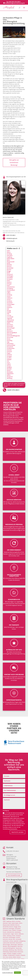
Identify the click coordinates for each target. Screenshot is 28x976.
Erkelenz (9, 282)
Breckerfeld (10, 268)
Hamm (9, 296)
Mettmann (10, 331)
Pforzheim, (20, 950)
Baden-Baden (10, 258)
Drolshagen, (12, 928)
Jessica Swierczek (8, 217)
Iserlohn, (18, 937)
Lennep (9, 315)
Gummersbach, (7, 934)
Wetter (9, 370)
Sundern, (19, 953)
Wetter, (19, 959)
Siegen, (5, 953)
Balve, (10, 923)
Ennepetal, (5, 930)
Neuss (8, 339)
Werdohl (9, 369)
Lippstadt (9, 318)
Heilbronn (9, 298)
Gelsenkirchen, (10, 932)
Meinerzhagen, (6, 944)
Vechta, (10, 957)
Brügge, (16, 926)
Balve (8, 260)
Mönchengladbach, (12, 946)
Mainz (8, 323)
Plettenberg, (6, 951)
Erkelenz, (14, 930)
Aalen (8, 250)
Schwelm (9, 350)
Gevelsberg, (18, 932)
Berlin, (21, 923)
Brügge (9, 271)
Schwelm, (17, 955)
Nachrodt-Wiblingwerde (13, 335)
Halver (8, 293)
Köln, (14, 939)
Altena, (13, 921)
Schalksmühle (10, 348)
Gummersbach (11, 290)
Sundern (9, 358)
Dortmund (10, 274)
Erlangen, (19, 930)
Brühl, (19, 926)
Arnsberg (9, 254)
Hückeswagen (10, 304)
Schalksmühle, (11, 955)
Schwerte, (22, 955)
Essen (8, 285)
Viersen (9, 365)
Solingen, (5, 955)
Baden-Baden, (15, 923)
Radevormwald (11, 345)
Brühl (8, 272)
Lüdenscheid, (6, 943)
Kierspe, (10, 939)
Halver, (4, 935)
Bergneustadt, (6, 925)
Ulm (8, 361)
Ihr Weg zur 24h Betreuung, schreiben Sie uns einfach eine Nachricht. (14, 765)
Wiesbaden (10, 372)
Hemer (9, 299)
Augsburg (9, 257)
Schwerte (9, 351)
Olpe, (15, 950)
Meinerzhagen (11, 328)
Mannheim (10, 324)
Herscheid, (5, 937)
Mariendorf (10, 326)
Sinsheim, (9, 953)
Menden (9, 329)
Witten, (23, 959)
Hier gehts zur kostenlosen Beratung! (14, 162)
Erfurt (8, 280)
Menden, (5, 946)
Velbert (9, 364)
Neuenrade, (19, 948)
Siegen (9, 353)
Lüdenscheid (10, 320)
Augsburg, (8, 921)
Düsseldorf (10, 277)
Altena (9, 252)
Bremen (9, 269)
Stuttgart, (14, 953)
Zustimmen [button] (17, 972)
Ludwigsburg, (22, 941)
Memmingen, (14, 944)
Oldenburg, (11, 950)
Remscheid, (20, 951)
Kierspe (9, 310)
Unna (8, 362)
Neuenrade (10, 337)
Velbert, (15, 957)
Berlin (8, 263)
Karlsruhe (9, 307)
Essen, (10, 930)
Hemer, (14, 935)
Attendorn (10, 255)
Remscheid (10, 347)
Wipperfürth (10, 373)
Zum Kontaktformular (14, 875)
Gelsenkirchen (11, 287)
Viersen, (19, 957)
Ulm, (4, 957)
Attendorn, (5, 923)
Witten (9, 375)
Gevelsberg (10, 288)
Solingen (9, 359)
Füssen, (5, 932)
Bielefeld (9, 265)
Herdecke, (18, 935)
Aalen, (4, 921)
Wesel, (15, 959)
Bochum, (17, 925)
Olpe (8, 342)
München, (20, 946)
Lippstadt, (16, 941)
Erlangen (9, 283)
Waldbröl (9, 367)
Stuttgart (9, 356)
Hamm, (16, 934)
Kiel (8, 309)
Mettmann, (20, 944)
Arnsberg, (18, 921)
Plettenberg (10, 343)
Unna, (7, 957)
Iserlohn (9, 306)
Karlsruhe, (5, 939)
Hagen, (12, 934)
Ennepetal (9, 279)
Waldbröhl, (5, 959)
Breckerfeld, (6, 926)
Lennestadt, (19, 939)
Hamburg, (9, 935)
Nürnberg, (5, 950)
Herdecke (9, 301)
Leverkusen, (6, 941)
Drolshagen (10, 276)
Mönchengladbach (12, 332)
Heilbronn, (21, 934)
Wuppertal (10, 376)
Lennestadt (10, 317)
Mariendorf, (19, 943)
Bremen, (11, 926)
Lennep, (11, 941)
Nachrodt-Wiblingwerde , (9, 948)
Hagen (8, 291)
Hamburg (9, 295)
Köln (8, 313)
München (9, 334)
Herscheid (9, 302)
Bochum (9, 266)
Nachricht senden (17, 832)
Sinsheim (9, 354)
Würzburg (9, 378)
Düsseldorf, (18, 928)
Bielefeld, (12, 925)
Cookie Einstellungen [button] (7, 972)
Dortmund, (5, 928)
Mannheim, (13, 943)
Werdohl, (11, 959)
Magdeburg (10, 321)
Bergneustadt (10, 261)
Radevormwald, (13, 951)
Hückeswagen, (12, 937)
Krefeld (9, 312)
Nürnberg (9, 340)
